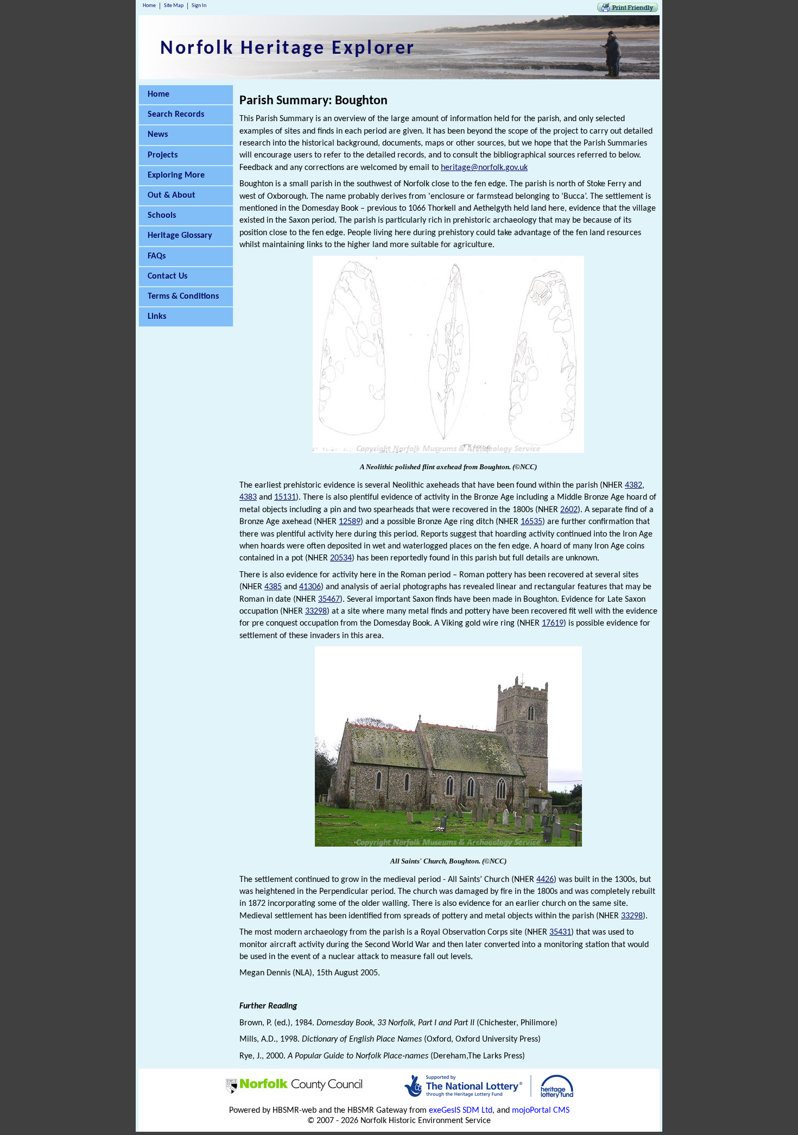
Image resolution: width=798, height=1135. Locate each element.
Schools (162, 215)
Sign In (199, 6)
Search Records (176, 114)
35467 (329, 599)
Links (157, 316)
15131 (285, 497)
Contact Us (167, 276)
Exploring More (176, 175)
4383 (248, 497)
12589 (349, 522)
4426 (545, 879)
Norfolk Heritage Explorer (288, 49)
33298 (316, 611)
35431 (560, 932)
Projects (163, 155)
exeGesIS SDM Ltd (460, 1110)
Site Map (173, 6)
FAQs (157, 256)
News (158, 134)
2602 (569, 510)
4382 (633, 485)
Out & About (171, 195)
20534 (341, 558)
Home (149, 6)
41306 (310, 587)
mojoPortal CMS (540, 1110)
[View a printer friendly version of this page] (627, 9)
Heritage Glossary (180, 235)
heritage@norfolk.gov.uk (484, 167)
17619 (552, 623)
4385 (273, 587)
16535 (531, 522)
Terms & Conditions (183, 296)
